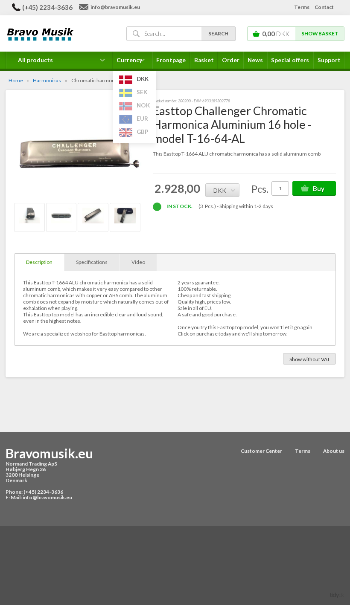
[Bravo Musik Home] (58, 33)
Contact (324, 7)
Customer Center (261, 451)
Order (230, 60)
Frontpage (171, 60)
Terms (301, 7)
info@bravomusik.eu (115, 7)
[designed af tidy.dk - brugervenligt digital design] (337, 595)
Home (16, 80)
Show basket (319, 33)
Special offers (290, 60)
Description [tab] (39, 262)
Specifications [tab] (92, 262)
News (255, 60)
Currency (133, 63)
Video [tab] (138, 262)
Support (329, 60)
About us (333, 451)
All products (35, 60)
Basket (204, 60)
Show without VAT (309, 359)
